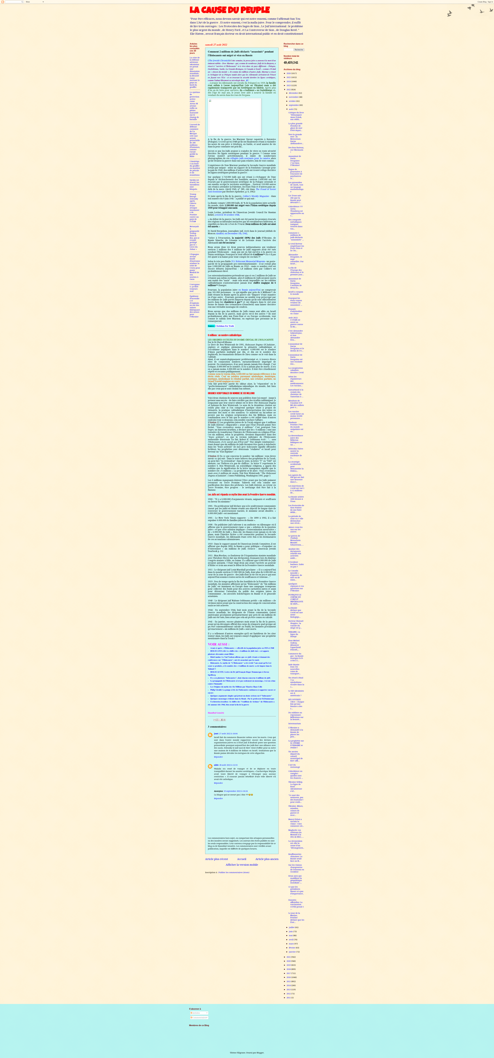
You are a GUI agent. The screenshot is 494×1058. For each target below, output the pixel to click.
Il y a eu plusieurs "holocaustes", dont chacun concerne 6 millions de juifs (240, 677)
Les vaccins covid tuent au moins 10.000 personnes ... (296, 414)
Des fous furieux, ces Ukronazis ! (296, 149)
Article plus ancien (267, 859)
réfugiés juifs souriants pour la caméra (250, 158)
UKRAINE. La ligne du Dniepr (294, 634)
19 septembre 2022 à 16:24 (236, 791)
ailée (216, 765)
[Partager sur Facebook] (222, 720)
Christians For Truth (225, 325)
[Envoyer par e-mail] (214, 720)
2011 (289, 997)
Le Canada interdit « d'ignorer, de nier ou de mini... (295, 575)
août (291, 109)
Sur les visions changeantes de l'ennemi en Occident (296, 868)
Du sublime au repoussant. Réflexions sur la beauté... (295, 716)
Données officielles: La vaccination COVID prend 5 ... (296, 904)
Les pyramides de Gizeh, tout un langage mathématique (295, 187)
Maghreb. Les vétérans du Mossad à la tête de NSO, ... (296, 833)
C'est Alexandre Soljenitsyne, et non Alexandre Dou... (295, 335)
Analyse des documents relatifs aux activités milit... (294, 553)
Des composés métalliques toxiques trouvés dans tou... (295, 224)
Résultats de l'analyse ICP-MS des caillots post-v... (296, 404)
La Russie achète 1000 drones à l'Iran (296, 499)
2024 (289, 81)
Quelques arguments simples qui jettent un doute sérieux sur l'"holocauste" (241, 695)
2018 (289, 969)
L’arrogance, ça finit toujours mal (195, 287)
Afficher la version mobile (242, 864)
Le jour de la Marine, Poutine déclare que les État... (296, 917)
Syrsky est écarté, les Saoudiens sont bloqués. (194, 184)
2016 (289, 977)
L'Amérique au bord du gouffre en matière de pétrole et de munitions (195, 168)
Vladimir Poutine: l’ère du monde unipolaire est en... (295, 427)
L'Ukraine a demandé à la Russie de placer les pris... (295, 732)
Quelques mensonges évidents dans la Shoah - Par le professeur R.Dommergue (242, 698)
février (292, 948)
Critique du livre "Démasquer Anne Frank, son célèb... (296, 116)
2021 (289, 957)
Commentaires (199, 1017)
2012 (289, 994)
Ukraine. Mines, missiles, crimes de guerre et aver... (295, 810)
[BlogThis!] (217, 720)
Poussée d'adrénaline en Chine (295, 311)
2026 (289, 73)
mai (291, 935)
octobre (292, 101)
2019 (289, 965)
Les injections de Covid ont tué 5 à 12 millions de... (296, 489)
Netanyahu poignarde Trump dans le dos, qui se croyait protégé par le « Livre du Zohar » (194, 237)
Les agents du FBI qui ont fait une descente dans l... (296, 478)
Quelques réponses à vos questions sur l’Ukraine (296, 587)
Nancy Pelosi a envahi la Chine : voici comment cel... (296, 822)
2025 (289, 77)
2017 (289, 973)
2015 (289, 981)
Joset (216, 733)
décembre (294, 93)
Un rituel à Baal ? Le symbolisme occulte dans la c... (296, 682)
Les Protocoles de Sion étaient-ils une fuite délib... (296, 508)
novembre (294, 97)
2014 (289, 985)
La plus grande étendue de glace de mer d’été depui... (295, 127)
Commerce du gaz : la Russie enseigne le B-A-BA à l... (295, 657)
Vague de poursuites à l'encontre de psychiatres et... (295, 174)
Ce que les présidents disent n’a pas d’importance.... (296, 891)
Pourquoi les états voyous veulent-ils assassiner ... (295, 301)
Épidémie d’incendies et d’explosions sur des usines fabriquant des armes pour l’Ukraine (195, 306)
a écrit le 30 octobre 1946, (227, 215)
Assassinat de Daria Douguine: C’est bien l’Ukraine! (294, 161)
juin (291, 931)
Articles (196, 1013)
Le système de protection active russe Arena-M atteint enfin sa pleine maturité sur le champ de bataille (195, 106)
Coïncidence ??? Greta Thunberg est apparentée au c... (296, 211)
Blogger (260, 1053)
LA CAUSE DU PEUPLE (230, 11)
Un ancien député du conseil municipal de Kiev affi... (295, 756)
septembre (294, 105)
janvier (292, 952)
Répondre (218, 757)
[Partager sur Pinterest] (224, 720)
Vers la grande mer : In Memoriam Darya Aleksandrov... (295, 139)
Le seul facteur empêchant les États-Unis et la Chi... (296, 247)
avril (291, 939)
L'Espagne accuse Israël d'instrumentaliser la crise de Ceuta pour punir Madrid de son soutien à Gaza (195, 266)
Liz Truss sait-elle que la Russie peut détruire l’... (295, 199)
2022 (289, 89)
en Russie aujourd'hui (249, 290)
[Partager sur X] (219, 720)
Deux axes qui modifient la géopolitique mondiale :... (295, 879)
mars (291, 944)
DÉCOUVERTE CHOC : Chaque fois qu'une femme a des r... (296, 704)
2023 (289, 85)
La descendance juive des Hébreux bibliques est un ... (295, 440)
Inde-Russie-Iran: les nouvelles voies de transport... (294, 669)
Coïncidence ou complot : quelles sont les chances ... (295, 774)
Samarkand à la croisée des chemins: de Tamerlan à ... (295, 393)
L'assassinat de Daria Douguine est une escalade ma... (295, 359)
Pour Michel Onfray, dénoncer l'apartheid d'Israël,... (294, 645)
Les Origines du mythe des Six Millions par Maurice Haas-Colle (236, 686)
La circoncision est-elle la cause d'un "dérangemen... (296, 845)
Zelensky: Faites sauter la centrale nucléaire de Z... (295, 453)
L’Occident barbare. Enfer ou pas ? (296, 564)
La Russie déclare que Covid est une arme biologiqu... (295, 612)
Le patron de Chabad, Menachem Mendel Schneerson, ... (296, 540)
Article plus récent (216, 859)
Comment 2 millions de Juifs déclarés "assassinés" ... (296, 236)
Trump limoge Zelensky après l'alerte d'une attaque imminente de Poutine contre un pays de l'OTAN (194, 208)
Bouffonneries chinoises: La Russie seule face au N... (295, 857)
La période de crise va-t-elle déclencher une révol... (295, 519)
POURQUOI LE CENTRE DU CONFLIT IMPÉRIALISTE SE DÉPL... (295, 599)
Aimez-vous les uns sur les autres (295, 529)
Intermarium (294, 723)
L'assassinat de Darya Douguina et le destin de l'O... (296, 347)
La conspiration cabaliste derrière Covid (296, 370)
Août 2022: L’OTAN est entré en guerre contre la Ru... (295, 322)
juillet (292, 927)
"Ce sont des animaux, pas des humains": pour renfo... (296, 798)
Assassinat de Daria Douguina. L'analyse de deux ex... (295, 283)
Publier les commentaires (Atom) (234, 872)
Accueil (241, 859)
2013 (289, 989)
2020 (289, 961)
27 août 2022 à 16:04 (228, 733)
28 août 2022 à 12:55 (228, 765)
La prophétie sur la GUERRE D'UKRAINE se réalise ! (296, 744)
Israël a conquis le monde (295, 293)
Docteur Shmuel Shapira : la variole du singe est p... (295, 624)
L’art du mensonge (294, 766)
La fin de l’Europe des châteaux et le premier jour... (296, 271)
